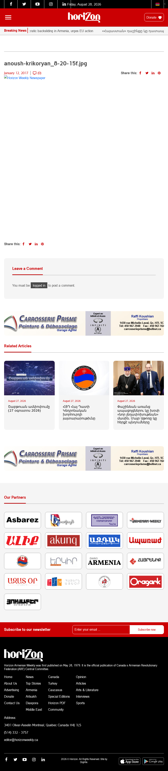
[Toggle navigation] (8, 17)
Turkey (52, 683)
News (30, 677)
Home (8, 677)
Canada (53, 677)
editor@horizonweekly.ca (21, 740)
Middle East (34, 709)
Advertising (11, 690)
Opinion (81, 677)
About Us (10, 683)
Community (56, 709)
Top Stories (33, 683)
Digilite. (84, 762)
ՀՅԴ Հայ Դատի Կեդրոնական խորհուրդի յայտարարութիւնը (79, 412)
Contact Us (12, 703)
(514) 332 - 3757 (16, 732)
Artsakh (31, 696)
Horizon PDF (57, 703)
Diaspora (32, 703)
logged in (39, 285)
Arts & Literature (87, 690)
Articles (81, 683)
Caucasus (55, 690)
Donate (151, 17)
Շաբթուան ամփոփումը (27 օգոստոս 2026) (29, 408)
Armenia (31, 690)
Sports (80, 703)
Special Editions (59, 696)
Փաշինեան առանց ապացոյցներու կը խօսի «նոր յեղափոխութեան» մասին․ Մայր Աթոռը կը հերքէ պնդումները (138, 414)
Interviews (83, 696)
